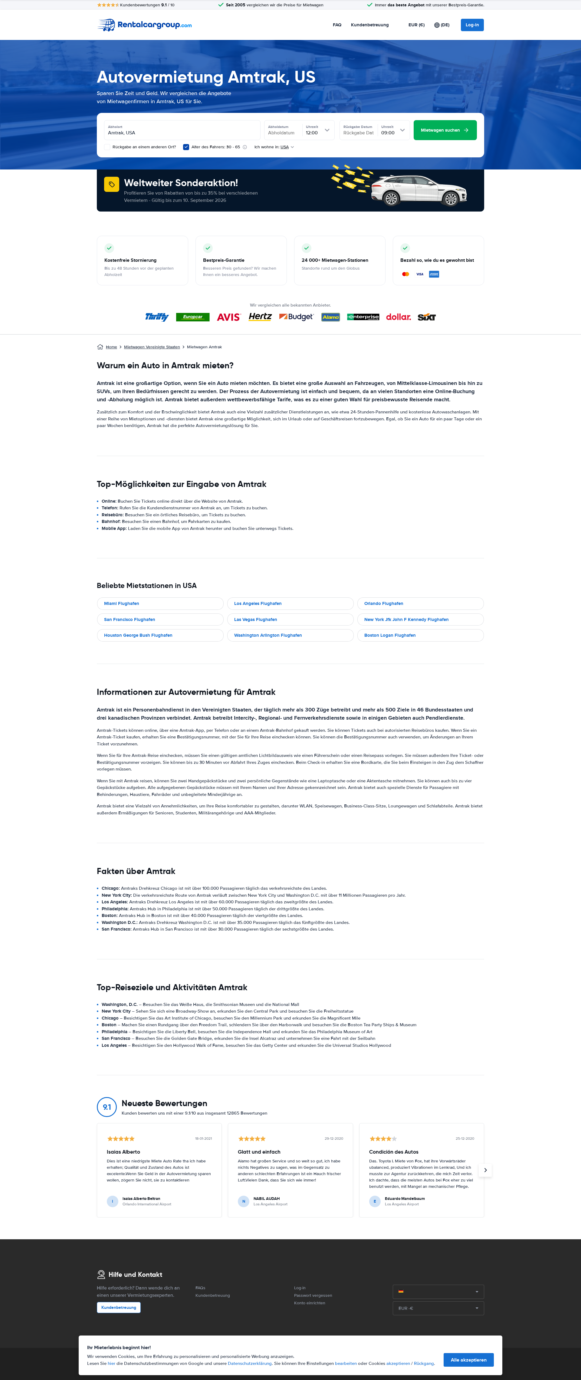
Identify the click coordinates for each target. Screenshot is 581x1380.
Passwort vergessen (313, 1295)
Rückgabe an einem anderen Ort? (144, 147)
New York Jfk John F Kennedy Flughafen (406, 619)
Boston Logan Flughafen (390, 635)
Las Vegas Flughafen (255, 619)
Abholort (115, 127)
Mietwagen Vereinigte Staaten (152, 347)
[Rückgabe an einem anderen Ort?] (107, 147)
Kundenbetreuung (370, 24)
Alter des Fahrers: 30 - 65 (216, 147)
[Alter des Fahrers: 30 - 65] (186, 147)
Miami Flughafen (121, 603)
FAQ (337, 24)
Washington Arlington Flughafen (268, 635)
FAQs (200, 1287)
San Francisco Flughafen (129, 619)
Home (111, 347)
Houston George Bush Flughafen (138, 635)
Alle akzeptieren (469, 1359)
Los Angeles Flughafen (258, 603)
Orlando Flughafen (383, 603)
